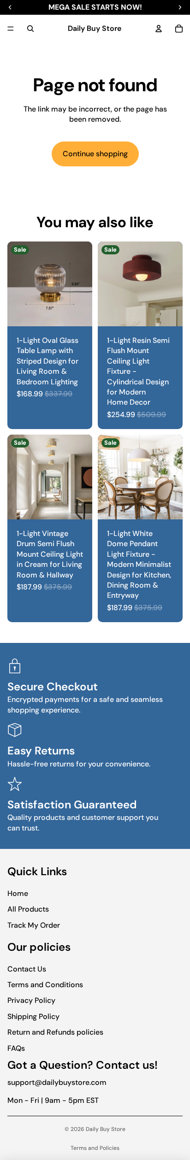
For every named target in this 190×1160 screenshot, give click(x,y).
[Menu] (10, 28)
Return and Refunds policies (55, 1032)
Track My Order (33, 925)
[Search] (30, 28)
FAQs (16, 1048)
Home (17, 893)
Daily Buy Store (105, 1129)
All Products (28, 909)
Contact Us (26, 969)
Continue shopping (95, 154)
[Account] (158, 28)
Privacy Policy (31, 1000)
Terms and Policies (95, 1148)
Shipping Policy (33, 1016)
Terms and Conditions (45, 984)
